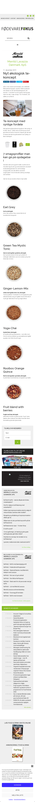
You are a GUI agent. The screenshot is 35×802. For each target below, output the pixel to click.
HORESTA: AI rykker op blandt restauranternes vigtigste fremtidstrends (22, 702)
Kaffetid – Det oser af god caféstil (14, 575)
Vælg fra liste (17, 795)
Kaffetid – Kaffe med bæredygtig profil (15, 564)
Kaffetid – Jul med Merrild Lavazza (14, 586)
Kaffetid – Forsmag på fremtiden (13, 592)
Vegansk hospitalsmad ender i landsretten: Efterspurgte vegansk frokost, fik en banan (22, 669)
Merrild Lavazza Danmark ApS (17, 63)
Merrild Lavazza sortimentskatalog (14, 589)
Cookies (11, 799)
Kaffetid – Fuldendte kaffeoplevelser (14, 567)
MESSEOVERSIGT (5, 18)
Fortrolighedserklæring (19, 799)
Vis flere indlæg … (26, 547)
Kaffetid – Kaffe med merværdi (13, 595)
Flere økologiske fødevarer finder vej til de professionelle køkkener (22, 633)
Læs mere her (24, 481)
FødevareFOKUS (17, 29)
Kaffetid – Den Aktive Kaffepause (14, 578)
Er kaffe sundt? (8, 529)
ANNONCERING (20, 18)
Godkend (17, 785)
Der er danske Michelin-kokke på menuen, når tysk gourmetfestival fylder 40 (22, 696)
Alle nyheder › (27, 707)
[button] (32, 766)
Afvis (18, 790)
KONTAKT (13, 18)
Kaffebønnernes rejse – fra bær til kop (15, 525)
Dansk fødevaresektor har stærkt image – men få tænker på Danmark (21, 658)
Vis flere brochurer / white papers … (21, 601)
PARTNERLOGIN (29, 18)
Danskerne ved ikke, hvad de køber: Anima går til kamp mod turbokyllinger (21, 643)
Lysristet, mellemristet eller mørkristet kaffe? (17, 542)
